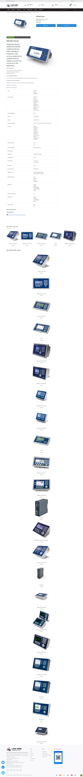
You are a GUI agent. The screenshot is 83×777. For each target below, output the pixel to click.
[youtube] (17, 770)
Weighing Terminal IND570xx (41, 629)
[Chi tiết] (11, 245)
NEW (24, 9)
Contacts (31, 760)
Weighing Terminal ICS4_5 (41, 243)
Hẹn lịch (46, 25)
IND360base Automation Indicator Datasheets (17, 214)
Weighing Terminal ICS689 (41, 495)
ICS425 (41, 450)
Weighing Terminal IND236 (41, 428)
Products (31, 755)
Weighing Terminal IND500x (41, 741)
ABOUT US (13, 9)
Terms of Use (44, 756)
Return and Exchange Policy (47, 755)
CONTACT (35, 9)
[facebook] (11, 770)
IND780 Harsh (41, 697)
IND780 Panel (41, 719)
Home (31, 751)
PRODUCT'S (19, 9)
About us (31, 753)
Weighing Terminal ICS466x (27, 243)
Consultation (32, 758)
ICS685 (56, 243)
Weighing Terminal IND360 (41, 607)
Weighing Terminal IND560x (70, 243)
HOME (8, 9)
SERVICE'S (41, 9)
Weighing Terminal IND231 (41, 405)
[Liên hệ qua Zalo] (3, 767)
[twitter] (8, 770)
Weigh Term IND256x (13, 243)
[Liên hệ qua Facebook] (3, 762)
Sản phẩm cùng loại (12, 226)
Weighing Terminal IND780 (41, 674)
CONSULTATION (29, 9)
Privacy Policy (44, 751)
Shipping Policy (44, 753)
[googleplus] (14, 770)
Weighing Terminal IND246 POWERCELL (41, 540)
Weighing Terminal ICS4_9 (41, 473)
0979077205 (67, 25)
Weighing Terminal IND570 (41, 652)
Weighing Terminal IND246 (41, 562)
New (31, 756)
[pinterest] (21, 770)
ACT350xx (41, 517)
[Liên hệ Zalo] (65, 757)
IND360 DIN (41, 585)
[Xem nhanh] (14, 245)
